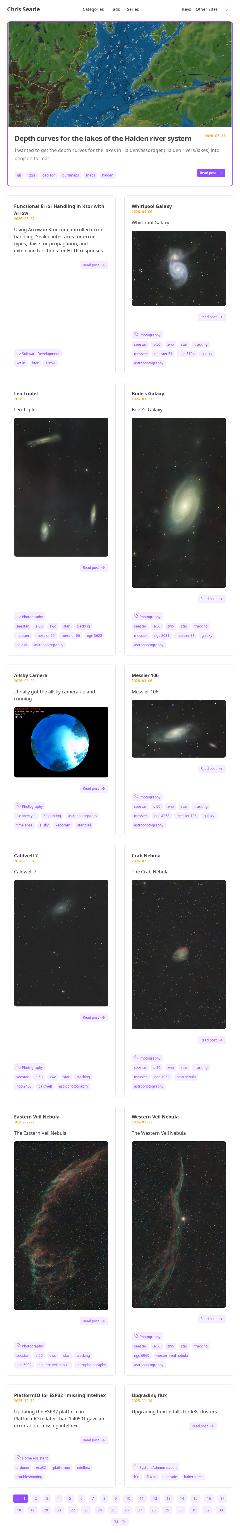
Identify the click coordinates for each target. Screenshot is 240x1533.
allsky (44, 825)
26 (127, 1510)
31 (194, 1510)
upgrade (170, 1477)
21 (59, 1510)
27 (140, 1510)
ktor (35, 363)
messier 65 (46, 635)
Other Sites (207, 9)
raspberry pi (26, 816)
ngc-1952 (161, 1077)
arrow (50, 363)
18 (19, 1510)
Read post (208, 172)
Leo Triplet (26, 393)
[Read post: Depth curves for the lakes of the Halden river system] (120, 74)
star (184, 344)
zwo (170, 344)
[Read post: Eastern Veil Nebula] (61, 1225)
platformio (61, 1467)
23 (86, 1510)
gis (19, 175)
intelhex (83, 1467)
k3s (137, 1477)
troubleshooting (29, 1477)
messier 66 (71, 635)
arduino (22, 1467)
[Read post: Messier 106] (179, 729)
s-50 (156, 344)
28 (154, 1510)
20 (46, 1510)
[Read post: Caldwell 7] (61, 943)
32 (207, 1510)
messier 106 (186, 816)
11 (142, 1498)
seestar (140, 344)
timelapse (24, 825)
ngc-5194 (187, 354)
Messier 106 (145, 675)
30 (181, 1510)
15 (195, 1498)
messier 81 (185, 635)
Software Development (40, 353)
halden (107, 175)
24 (100, 1510)
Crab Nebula (146, 855)
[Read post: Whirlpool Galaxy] (179, 268)
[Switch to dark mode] (227, 9)
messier (140, 354)
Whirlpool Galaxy (152, 206)
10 (128, 1498)
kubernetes (193, 1477)
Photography (149, 335)
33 (221, 1510)
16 (209, 1498)
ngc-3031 (161, 635)
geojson (48, 175)
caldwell (45, 1086)
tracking (201, 344)
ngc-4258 (161, 816)
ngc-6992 (24, 1365)
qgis (32, 175)
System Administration (157, 1467)
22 (73, 1510)
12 (155, 1498)
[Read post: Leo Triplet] (61, 487)
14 (182, 1498)
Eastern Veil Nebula (37, 1117)
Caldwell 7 (26, 855)
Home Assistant (34, 1458)
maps (90, 175)
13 (169, 1498)
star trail (84, 825)
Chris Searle (23, 9)
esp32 (41, 1467)
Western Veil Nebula (155, 1117)
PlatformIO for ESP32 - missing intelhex (60, 1395)
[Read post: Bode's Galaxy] (179, 503)
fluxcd (151, 1477)
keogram (63, 825)
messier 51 (163, 354)
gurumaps (70, 175)
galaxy (207, 354)
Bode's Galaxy (148, 393)
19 (32, 1510)
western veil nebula (172, 1355)
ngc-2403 (24, 1086)
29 (167, 1510)
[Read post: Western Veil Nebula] (179, 1224)
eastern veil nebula (54, 1365)
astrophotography (148, 363)
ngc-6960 (141, 1355)
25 (113, 1510)
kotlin (20, 363)
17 (222, 1498)
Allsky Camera (30, 675)
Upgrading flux (149, 1395)
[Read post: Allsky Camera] (61, 742)
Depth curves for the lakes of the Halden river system (103, 138)
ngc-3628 (94, 635)
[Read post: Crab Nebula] (179, 954)
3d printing (52, 816)
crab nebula (186, 1077)
